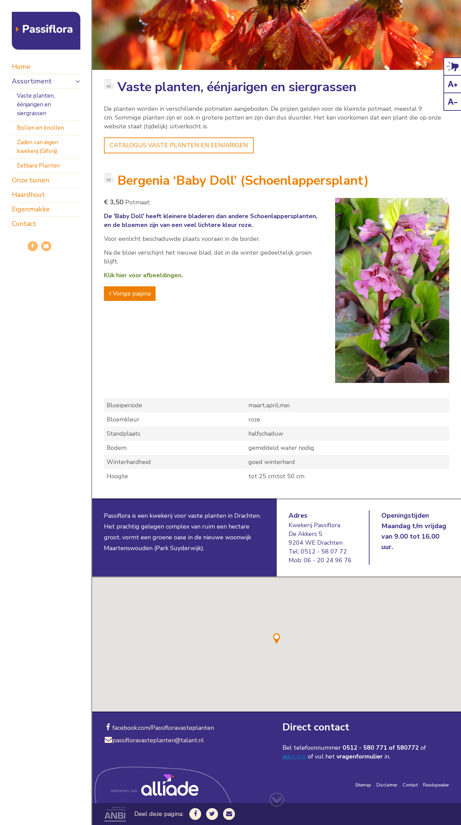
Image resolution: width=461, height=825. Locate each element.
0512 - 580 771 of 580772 (381, 748)
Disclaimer (387, 785)
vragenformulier (359, 756)
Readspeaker (436, 785)
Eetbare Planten (38, 166)
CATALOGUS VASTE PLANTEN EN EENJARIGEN (179, 145)
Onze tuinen (30, 180)
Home (21, 66)
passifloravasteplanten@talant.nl (158, 740)
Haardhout (28, 194)
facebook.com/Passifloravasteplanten (163, 728)
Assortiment (32, 81)
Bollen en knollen (40, 128)
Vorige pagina (131, 293)
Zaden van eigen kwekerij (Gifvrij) (37, 146)
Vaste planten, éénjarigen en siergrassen (36, 104)
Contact (24, 223)
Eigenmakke (31, 209)
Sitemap (363, 785)
